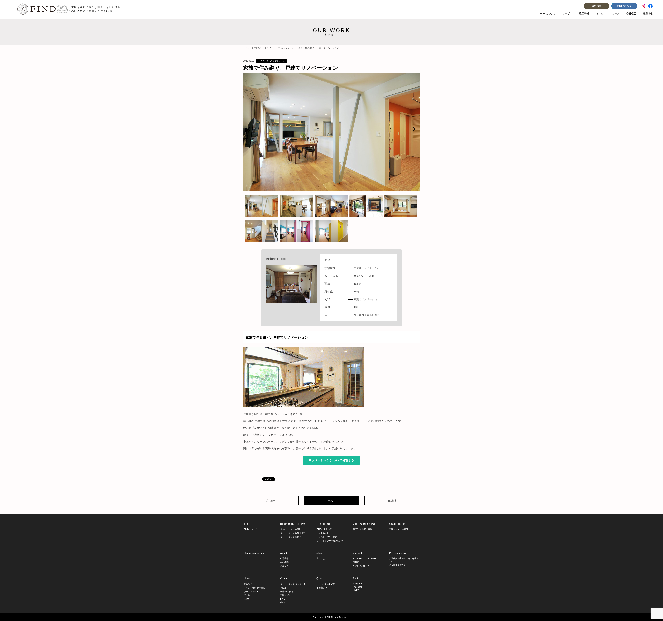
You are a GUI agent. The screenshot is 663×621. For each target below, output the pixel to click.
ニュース (614, 13)
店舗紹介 (284, 566)
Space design (397, 524)
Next (412, 129)
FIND (282, 599)
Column (284, 578)
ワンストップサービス (326, 537)
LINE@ (356, 590)
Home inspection (254, 553)
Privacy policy (397, 553)
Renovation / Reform (292, 524)
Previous (250, 129)
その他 (247, 595)
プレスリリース (251, 591)
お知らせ (248, 584)
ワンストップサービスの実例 (329, 541)
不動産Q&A (321, 587)
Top (246, 524)
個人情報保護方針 (397, 565)
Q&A (319, 578)
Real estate (323, 524)
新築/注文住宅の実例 (362, 529)
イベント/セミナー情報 (254, 587)
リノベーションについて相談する (331, 460)
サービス (567, 13)
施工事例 (584, 13)
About (283, 553)
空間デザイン (286, 595)
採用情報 (648, 13)
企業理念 (284, 558)
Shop (319, 553)
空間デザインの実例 (398, 529)
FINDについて (548, 13)
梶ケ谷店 (320, 558)
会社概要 (631, 13)
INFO (246, 599)
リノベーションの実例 (290, 537)
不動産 (356, 562)
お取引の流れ (322, 533)
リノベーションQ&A (325, 584)
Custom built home (364, 524)
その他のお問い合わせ (363, 566)
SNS (355, 578)
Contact (357, 553)
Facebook (357, 587)
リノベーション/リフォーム (271, 61)
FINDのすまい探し (325, 529)
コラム (599, 13)
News (247, 578)
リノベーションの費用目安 (292, 533)
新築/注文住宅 (286, 591)
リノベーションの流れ (290, 529)
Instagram (357, 584)
